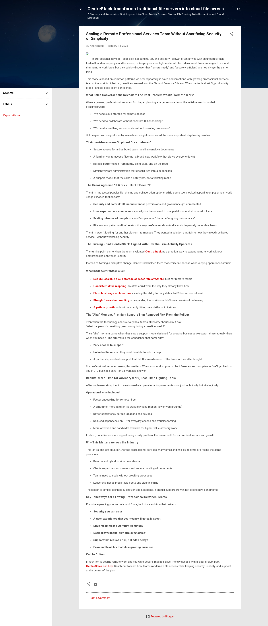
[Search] (239, 10)
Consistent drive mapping (109, 286)
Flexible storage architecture (112, 293)
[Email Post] (95, 585)
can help (99, 566)
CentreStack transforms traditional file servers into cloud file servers (157, 8)
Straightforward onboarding (111, 300)
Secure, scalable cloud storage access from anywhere (128, 279)
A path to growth (104, 307)
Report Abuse (11, 115)
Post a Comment (100, 598)
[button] (231, 34)
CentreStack (153, 251)
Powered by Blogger (162, 616)
